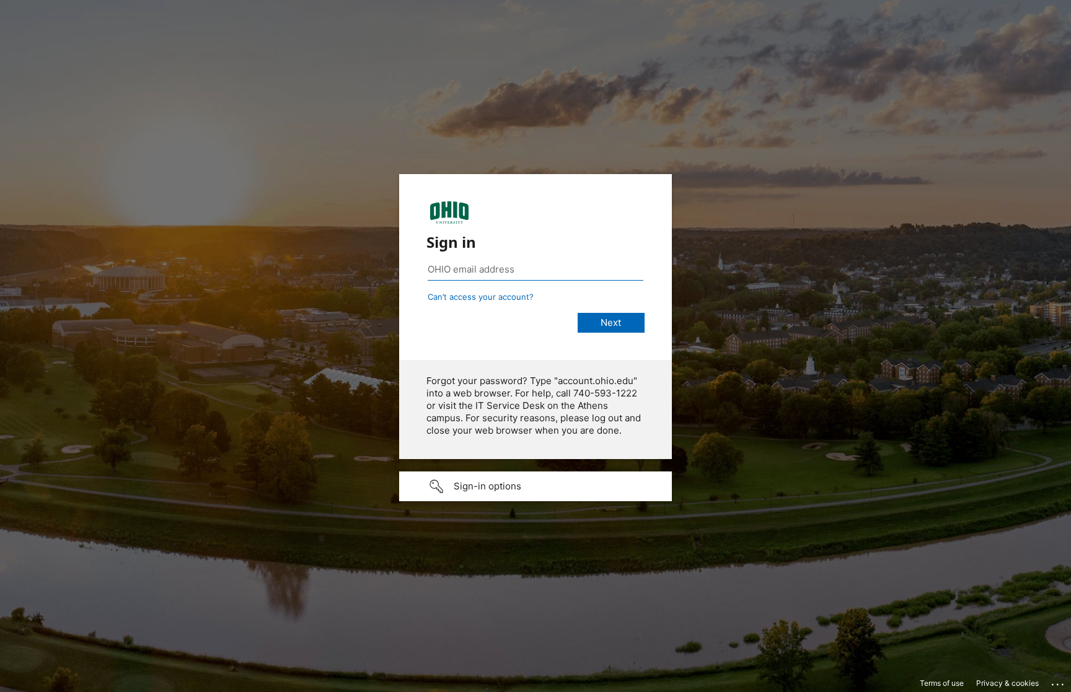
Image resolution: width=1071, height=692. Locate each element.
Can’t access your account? (481, 297)
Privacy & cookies (1007, 683)
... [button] (1058, 681)
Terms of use (942, 683)
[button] (535, 486)
